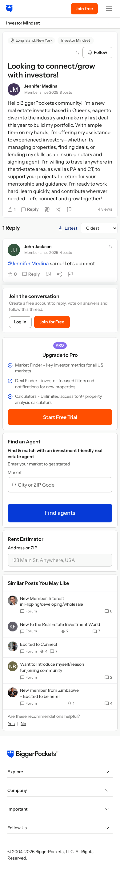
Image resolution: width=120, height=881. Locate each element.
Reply (33, 209)
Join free (84, 8)
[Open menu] (109, 8)
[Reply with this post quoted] (47, 209)
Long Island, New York (34, 40)
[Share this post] (58, 209)
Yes (11, 723)
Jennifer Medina (41, 86)
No (23, 723)
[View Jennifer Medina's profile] (14, 89)
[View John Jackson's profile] (14, 250)
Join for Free (52, 322)
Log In (20, 322)
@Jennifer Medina (28, 263)
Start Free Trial (60, 417)
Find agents (60, 513)
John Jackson (38, 246)
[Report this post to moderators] (69, 209)
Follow (100, 52)
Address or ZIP (22, 548)
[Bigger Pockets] (9, 8)
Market (15, 472)
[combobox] (62, 485)
